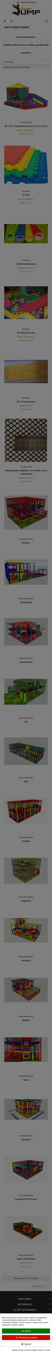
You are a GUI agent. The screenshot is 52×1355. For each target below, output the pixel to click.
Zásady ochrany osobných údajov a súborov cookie (31, 1350)
